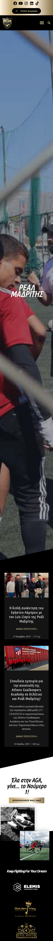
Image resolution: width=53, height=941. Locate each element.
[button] (41, 22)
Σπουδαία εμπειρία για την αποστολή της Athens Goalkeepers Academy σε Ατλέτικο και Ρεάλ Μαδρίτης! (26, 690)
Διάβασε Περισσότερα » (26, 628)
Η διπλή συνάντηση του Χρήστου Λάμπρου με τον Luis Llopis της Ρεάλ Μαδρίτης (26, 614)
